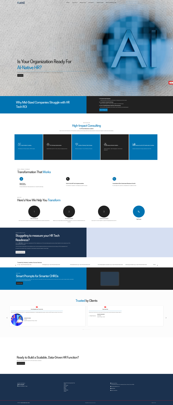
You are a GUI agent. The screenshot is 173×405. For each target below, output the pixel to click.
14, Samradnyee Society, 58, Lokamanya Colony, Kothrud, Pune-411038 (122, 384)
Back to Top (154, 402)
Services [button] (74, 2)
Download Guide (19, 283)
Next (171, 48)
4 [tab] (87, 329)
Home (67, 2)
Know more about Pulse (20, 252)
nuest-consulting (114, 390)
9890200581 (113, 388)
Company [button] (90, 2)
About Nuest (66, 385)
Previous (15, 264)
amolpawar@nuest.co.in (115, 386)
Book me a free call (20, 363)
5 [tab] (88, 329)
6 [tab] (89, 329)
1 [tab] (85, 93)
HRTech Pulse (99, 2)
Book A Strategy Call (110, 2)
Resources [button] (82, 2)
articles (65, 391)
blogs (65, 387)
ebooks (65, 388)
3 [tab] (85, 329)
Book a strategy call (21, 75)
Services (65, 386)
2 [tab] (87, 93)
